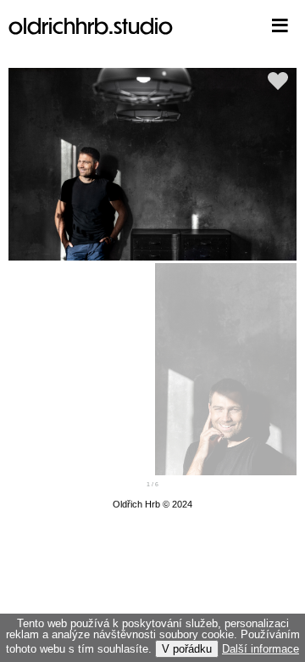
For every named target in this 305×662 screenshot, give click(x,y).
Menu (254, 25)
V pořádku (187, 648)
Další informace (260, 648)
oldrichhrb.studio (90, 25)
